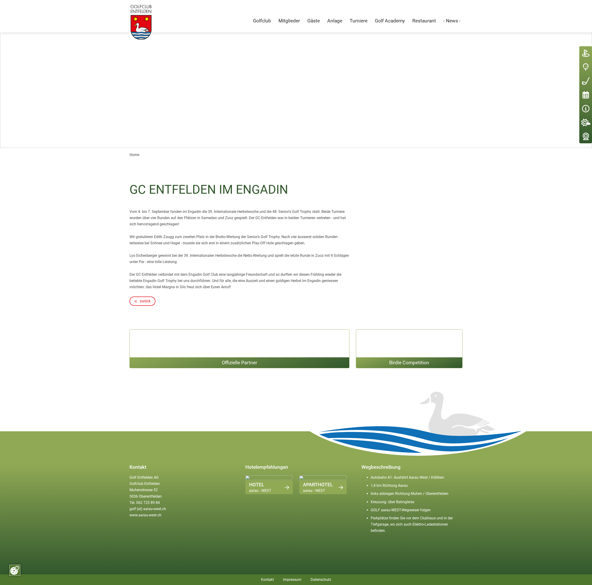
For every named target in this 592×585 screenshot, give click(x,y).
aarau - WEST (260, 490)
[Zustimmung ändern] (14, 570)
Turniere (358, 21)
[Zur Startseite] (141, 22)
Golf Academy (390, 21)
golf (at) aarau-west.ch (148, 509)
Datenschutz (321, 579)
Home (134, 155)
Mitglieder (289, 21)
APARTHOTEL (318, 484)
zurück (145, 301)
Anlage (334, 21)
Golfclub (262, 21)
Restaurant (424, 21)
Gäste (313, 21)
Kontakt (267, 579)
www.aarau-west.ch (145, 515)
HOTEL (256, 484)
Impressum (292, 579)
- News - (452, 21)
